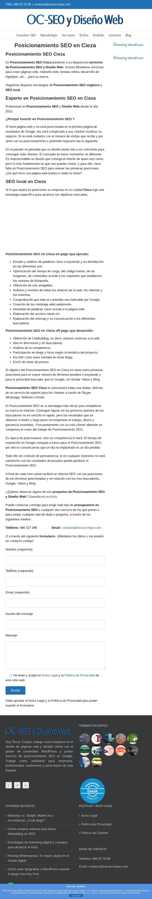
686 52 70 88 (101, 859)
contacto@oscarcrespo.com (52, 4)
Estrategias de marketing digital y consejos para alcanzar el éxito (37, 845)
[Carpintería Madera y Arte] (96, 739)
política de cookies (88, 893)
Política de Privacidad (80, 675)
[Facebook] (9, 785)
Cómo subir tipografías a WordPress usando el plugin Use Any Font (38, 871)
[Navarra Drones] (96, 750)
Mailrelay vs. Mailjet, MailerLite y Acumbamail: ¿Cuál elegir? (31, 818)
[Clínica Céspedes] (120, 750)
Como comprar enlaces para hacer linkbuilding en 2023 (32, 831)
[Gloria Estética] (120, 739)
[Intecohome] (132, 750)
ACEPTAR (76, 896)
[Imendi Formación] (84, 750)
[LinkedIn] (26, 785)
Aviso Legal (50, 675)
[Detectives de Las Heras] (108, 739)
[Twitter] (17, 785)
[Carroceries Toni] (96, 762)
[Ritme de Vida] (132, 739)
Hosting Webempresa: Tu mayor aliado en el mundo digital (38, 858)
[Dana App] (108, 750)
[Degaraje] (84, 762)
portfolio (51, 496)
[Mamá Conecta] (84, 739)
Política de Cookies (94, 833)
